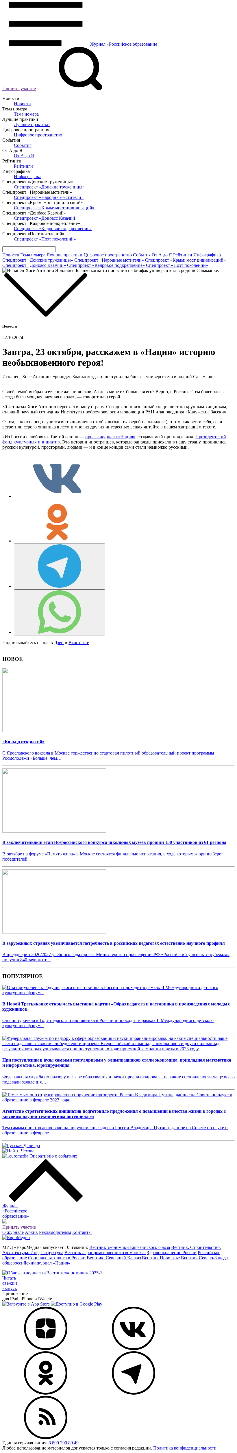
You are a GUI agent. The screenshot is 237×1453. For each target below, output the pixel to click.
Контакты (82, 1232)
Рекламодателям (55, 1232)
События (23, 145)
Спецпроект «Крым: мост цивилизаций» (54, 207)
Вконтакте (78, 642)
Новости (22, 103)
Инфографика (27, 176)
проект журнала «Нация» (110, 436)
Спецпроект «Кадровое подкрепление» (53, 228)
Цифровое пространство (38, 134)
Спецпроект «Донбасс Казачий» (45, 218)
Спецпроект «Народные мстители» (49, 197)
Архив (31, 1232)
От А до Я (24, 155)
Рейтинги (23, 166)
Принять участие (19, 88)
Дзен (59, 642)
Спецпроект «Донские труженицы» (49, 186)
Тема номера (26, 114)
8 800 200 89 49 (64, 1442)
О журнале (13, 1232)
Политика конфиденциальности (184, 1447)
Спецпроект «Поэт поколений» (45, 238)
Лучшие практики (32, 124)
